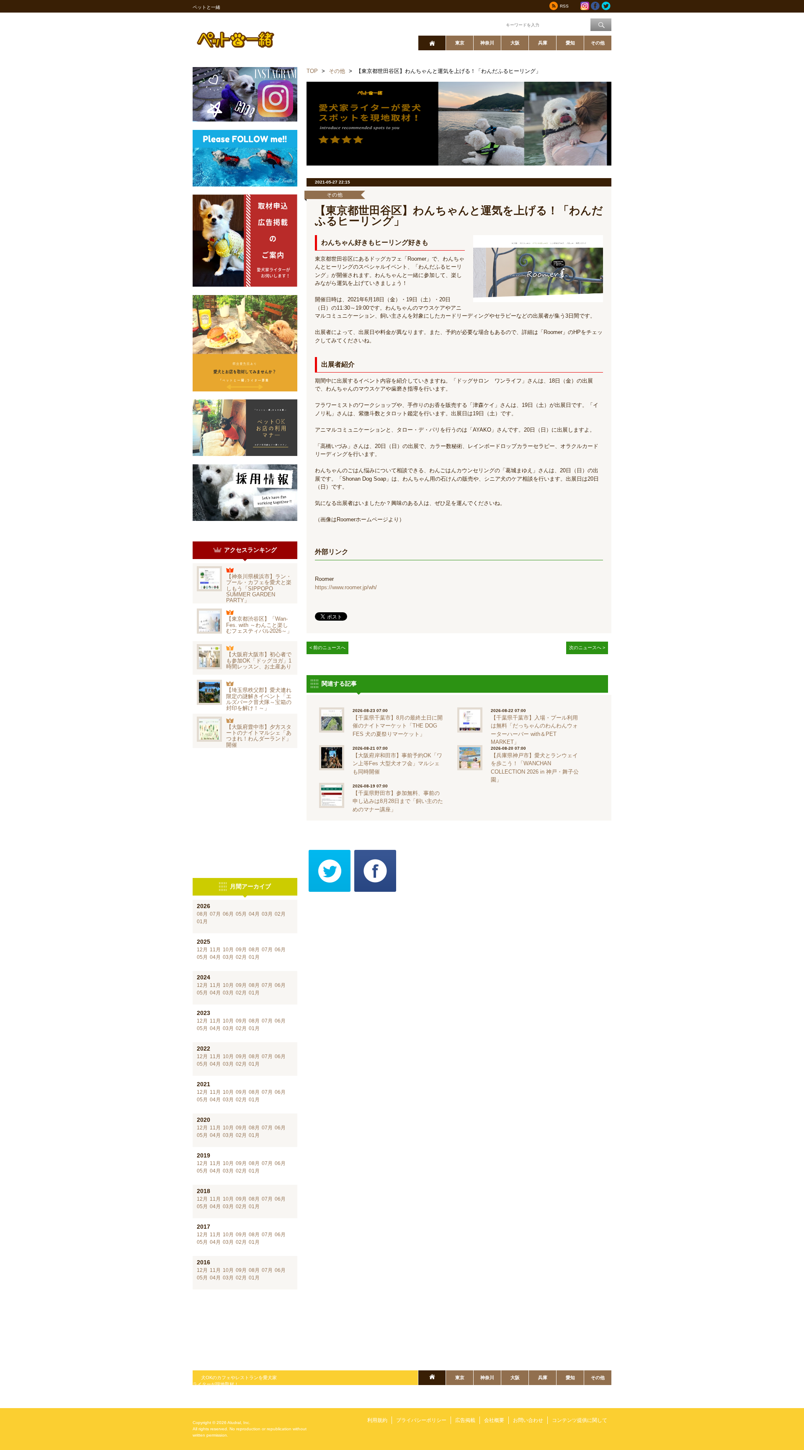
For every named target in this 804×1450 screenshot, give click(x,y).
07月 (215, 914)
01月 (202, 921)
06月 (228, 914)
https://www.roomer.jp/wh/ (346, 587)
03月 (267, 914)
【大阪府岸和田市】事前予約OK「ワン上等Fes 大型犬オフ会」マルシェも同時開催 (397, 763)
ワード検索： (490, 24)
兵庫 (542, 42)
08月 (202, 914)
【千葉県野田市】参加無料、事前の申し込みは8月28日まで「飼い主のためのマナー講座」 (398, 801)
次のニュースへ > (587, 647)
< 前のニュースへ (327, 647)
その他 (598, 42)
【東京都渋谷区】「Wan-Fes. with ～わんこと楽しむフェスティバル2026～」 (259, 625)
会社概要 (494, 1420)
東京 (459, 42)
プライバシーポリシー (421, 1420)
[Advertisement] (245, 813)
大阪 (515, 42)
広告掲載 (465, 1420)
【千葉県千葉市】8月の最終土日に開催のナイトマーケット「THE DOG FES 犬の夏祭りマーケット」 (398, 726)
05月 (241, 914)
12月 (202, 950)
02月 (280, 914)
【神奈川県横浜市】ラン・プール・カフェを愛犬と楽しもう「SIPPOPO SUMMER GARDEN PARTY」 (258, 588)
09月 (241, 950)
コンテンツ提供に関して (579, 1420)
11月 (215, 950)
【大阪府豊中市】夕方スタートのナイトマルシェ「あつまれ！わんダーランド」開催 (258, 736)
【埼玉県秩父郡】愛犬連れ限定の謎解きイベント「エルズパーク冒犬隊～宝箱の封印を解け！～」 (258, 699)
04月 (254, 914)
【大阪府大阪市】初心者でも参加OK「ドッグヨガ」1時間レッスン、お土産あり (258, 660)
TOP (312, 71)
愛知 (570, 42)
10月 (228, 950)
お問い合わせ (528, 1420)
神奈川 (487, 42)
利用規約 (377, 1420)
